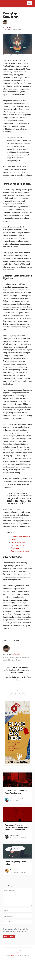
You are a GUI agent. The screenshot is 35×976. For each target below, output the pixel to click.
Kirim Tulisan (16, 950)
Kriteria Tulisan (26, 950)
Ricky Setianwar (8, 27)
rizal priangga (14, 836)
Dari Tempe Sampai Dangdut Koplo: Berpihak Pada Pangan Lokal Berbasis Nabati (17, 670)
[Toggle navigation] (29, 3)
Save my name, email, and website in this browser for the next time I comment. (15, 930)
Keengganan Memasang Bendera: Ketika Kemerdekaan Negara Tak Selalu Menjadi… (16, 827)
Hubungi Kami (17, 952)
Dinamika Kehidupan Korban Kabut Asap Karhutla (16, 791)
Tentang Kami (7, 950)
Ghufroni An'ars (14, 870)
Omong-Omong (15, 955)
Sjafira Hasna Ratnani (16, 799)
